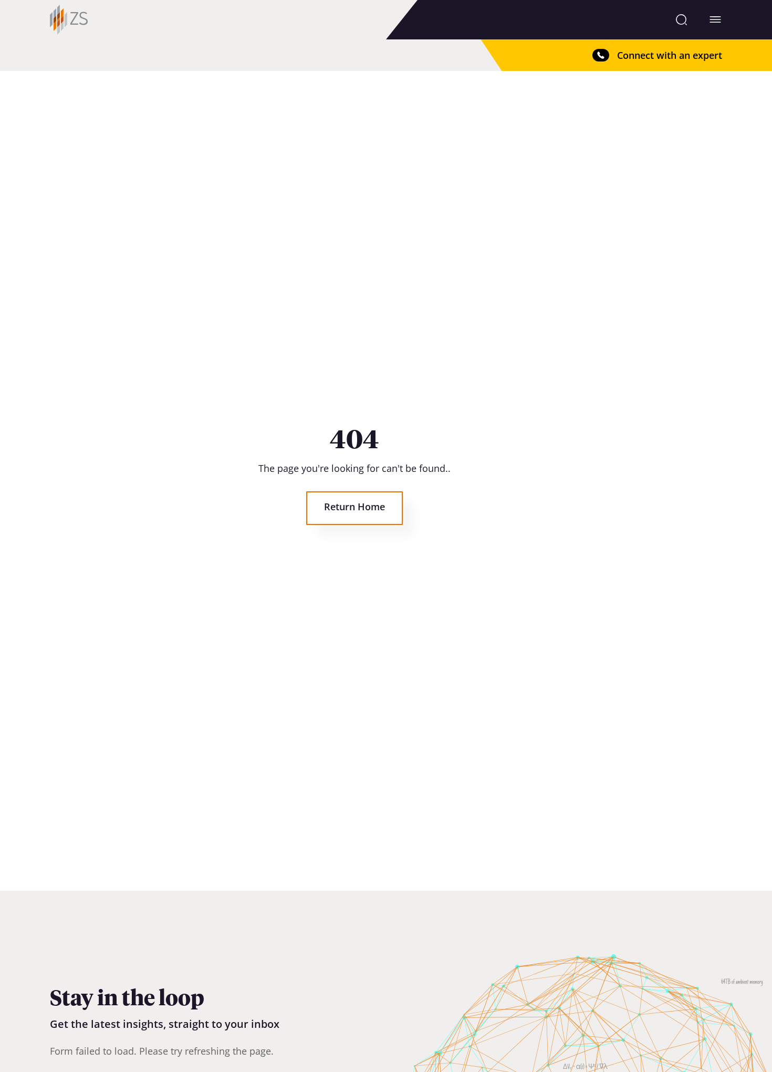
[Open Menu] (715, 19)
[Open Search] (681, 19)
